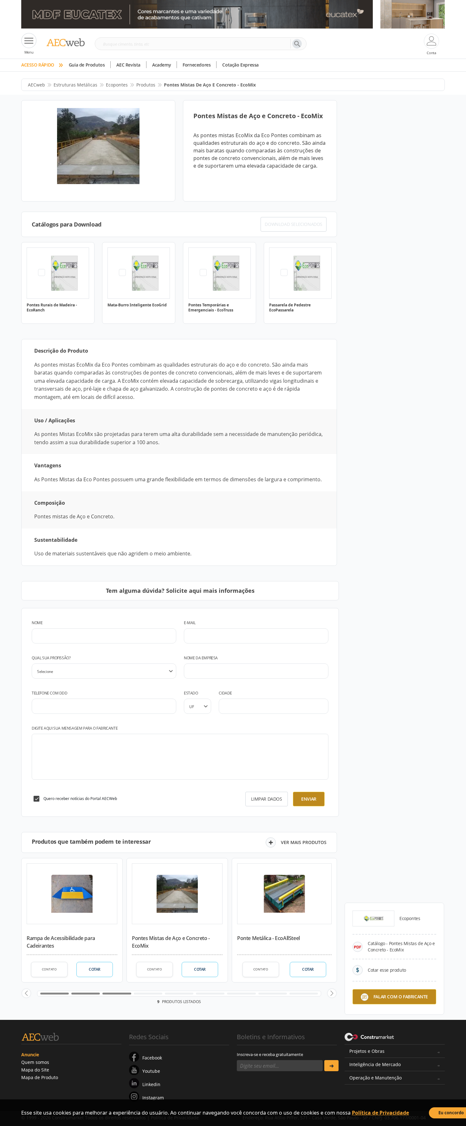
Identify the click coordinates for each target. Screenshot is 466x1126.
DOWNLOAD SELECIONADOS (293, 224)
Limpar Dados (266, 799)
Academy (161, 65)
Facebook (152, 1058)
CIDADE (225, 693)
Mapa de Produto (39, 1077)
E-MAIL (190, 622)
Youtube (151, 1071)
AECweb (36, 85)
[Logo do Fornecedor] (373, 918)
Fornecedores (196, 65)
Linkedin (151, 1084)
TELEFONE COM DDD (50, 693)
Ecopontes (117, 85)
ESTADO (191, 693)
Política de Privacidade (380, 1112)
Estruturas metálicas (75, 85)
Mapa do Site (35, 1070)
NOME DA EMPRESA (201, 658)
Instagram (153, 1098)
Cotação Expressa (240, 65)
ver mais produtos (304, 842)
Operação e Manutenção (375, 1078)
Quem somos (35, 1062)
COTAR (94, 969)
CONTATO (49, 969)
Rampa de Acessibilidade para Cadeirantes (61, 942)
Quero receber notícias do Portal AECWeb (80, 798)
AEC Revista (128, 65)
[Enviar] (331, 1065)
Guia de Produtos (87, 65)
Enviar (308, 799)
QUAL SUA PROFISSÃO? (51, 658)
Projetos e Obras (367, 1051)
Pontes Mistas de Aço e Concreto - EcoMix (171, 942)
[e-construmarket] (369, 1036)
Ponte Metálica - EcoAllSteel (268, 938)
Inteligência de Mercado (375, 1064)
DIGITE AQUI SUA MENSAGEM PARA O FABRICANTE (75, 728)
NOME (37, 622)
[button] (26, 993)
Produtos (145, 85)
